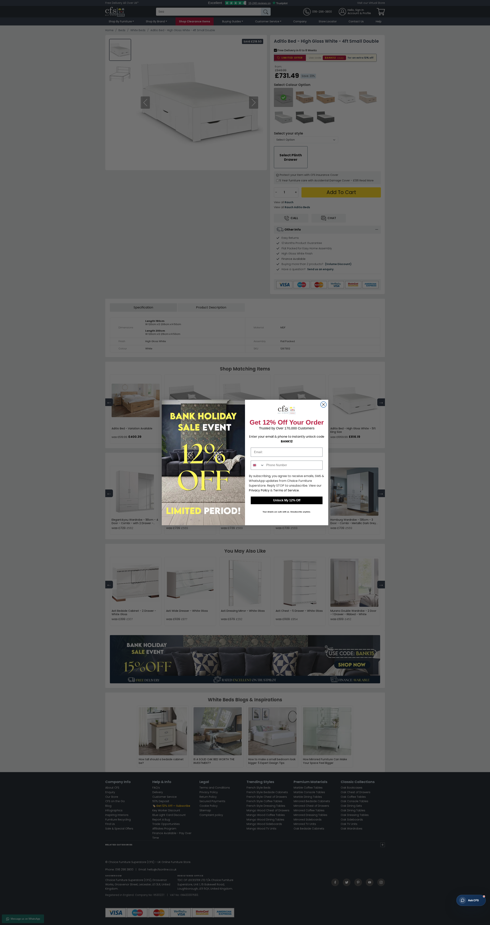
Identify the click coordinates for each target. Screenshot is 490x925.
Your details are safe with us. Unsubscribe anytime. (287, 512)
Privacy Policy (259, 490)
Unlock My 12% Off (286, 500)
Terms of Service (286, 490)
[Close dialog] (323, 404)
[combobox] (257, 465)
